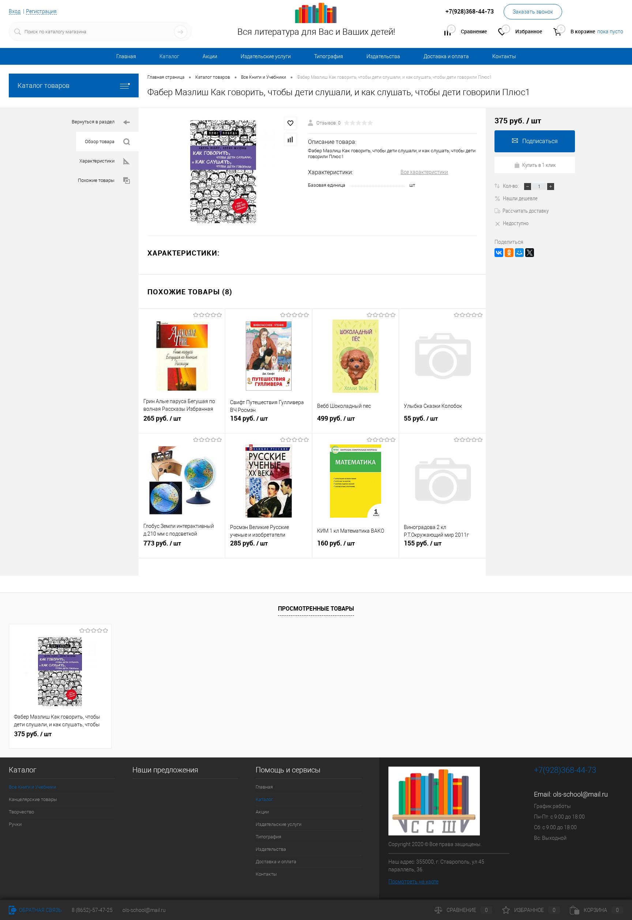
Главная (126, 56)
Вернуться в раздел (93, 121)
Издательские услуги (266, 56)
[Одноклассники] (509, 252)
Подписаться (540, 141)
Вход (14, 11)
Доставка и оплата (446, 56)
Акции (210, 56)
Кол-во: (511, 185)
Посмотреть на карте (413, 881)
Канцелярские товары (33, 799)
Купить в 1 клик (539, 164)
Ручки (15, 824)
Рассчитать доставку (526, 210)
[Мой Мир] (519, 252)
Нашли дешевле (520, 198)
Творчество (21, 812)
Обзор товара (99, 141)
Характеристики (96, 161)
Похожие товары (96, 180)
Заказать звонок (533, 12)
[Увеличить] (223, 172)
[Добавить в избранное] (290, 123)
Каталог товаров (43, 85)
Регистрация (41, 11)
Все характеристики (424, 172)
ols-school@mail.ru (580, 794)
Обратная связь (40, 910)
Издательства (383, 56)
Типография (328, 56)
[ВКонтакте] (498, 252)
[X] (529, 252)
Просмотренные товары (316, 608)
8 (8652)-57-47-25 (92, 910)
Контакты (504, 56)
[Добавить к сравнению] (290, 139)
